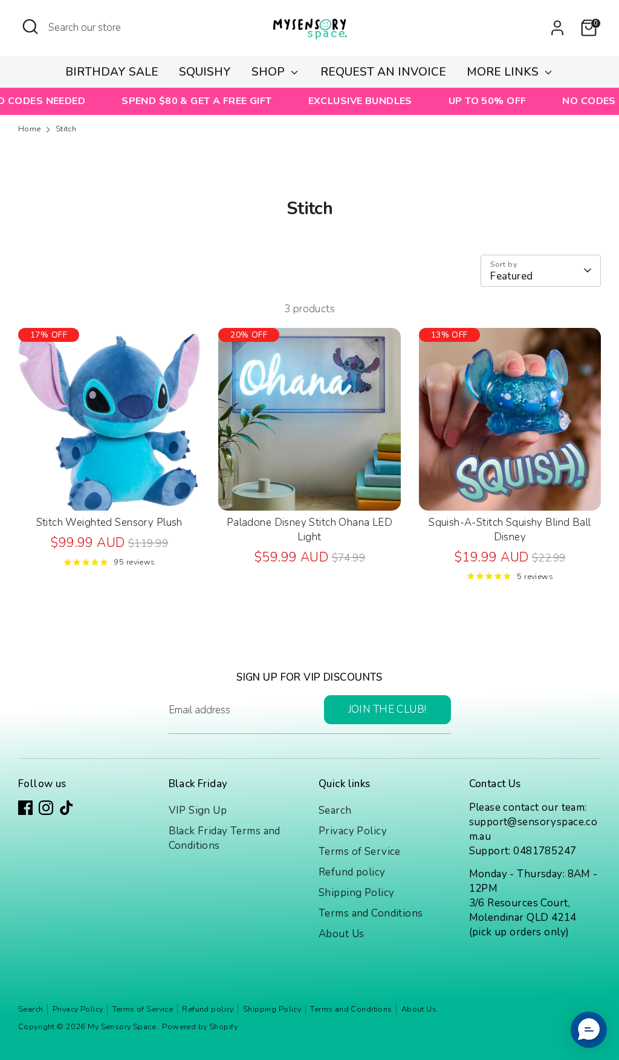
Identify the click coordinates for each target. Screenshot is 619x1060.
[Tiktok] (66, 807)
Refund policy (352, 872)
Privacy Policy (353, 831)
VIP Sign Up (198, 810)
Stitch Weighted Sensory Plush (109, 522)
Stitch (66, 129)
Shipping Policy (356, 893)
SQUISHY (205, 72)
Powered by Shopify (200, 1026)
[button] (589, 1030)
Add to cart (109, 490)
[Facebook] (25, 807)
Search (335, 810)
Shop (269, 72)
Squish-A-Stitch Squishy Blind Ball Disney (510, 529)
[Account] (557, 28)
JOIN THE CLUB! (387, 709)
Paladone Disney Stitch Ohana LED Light (310, 529)
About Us (341, 934)
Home (29, 129)
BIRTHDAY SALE (111, 72)
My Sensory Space (123, 1026)
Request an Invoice (383, 72)
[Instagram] (46, 807)
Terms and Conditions (371, 913)
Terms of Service (360, 852)
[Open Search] (30, 27)
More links (504, 72)
